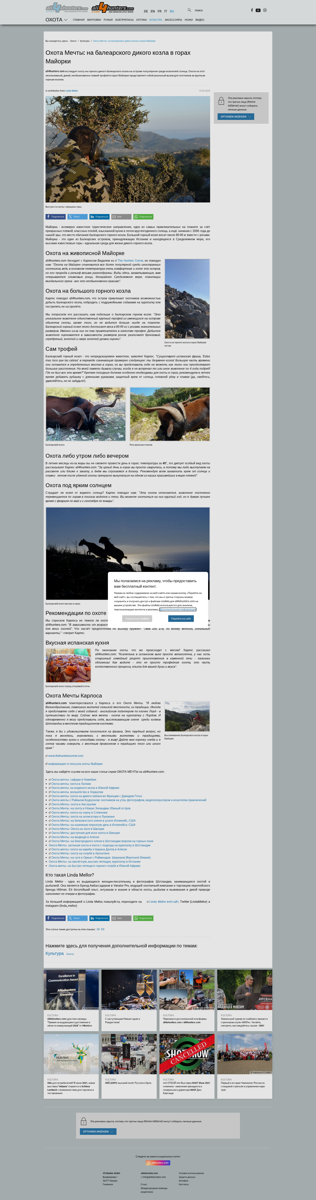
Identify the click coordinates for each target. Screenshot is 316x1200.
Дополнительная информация (178, 609)
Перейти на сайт (181, 618)
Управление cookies (137, 618)
